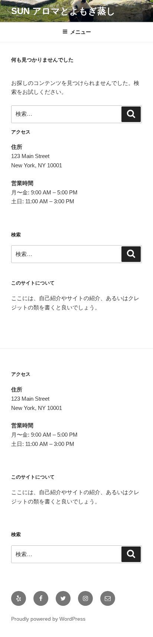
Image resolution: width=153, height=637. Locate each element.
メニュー (80, 32)
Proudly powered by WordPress (48, 619)
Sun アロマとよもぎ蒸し (63, 11)
